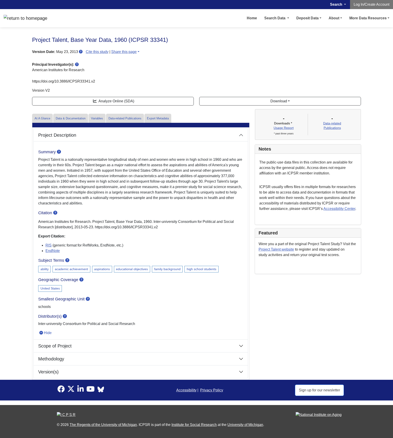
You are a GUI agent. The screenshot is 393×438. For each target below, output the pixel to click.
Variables (97, 118)
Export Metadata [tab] (158, 118)
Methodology (51, 358)
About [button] (334, 18)
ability (44, 269)
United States (50, 288)
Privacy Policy (211, 390)
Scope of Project (55, 345)
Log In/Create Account (371, 4)
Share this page (124, 52)
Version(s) (48, 371)
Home (252, 18)
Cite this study (97, 52)
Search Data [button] (275, 18)
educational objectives (132, 269)
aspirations (102, 269)
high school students (201, 269)
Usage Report (284, 128)
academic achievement (71, 269)
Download (278, 101)
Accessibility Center (339, 209)
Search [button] (336, 4)
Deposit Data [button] (307, 18)
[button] (81, 52)
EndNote (52, 251)
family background (167, 269)
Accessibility (186, 390)
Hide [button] (48, 333)
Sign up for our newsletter (319, 390)
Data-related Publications (124, 118)
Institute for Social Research (194, 425)
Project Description (57, 135)
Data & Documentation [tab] (71, 118)
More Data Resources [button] (368, 18)
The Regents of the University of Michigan (103, 425)
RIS (48, 245)
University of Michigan (245, 425)
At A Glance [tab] (42, 118)
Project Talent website (276, 249)
